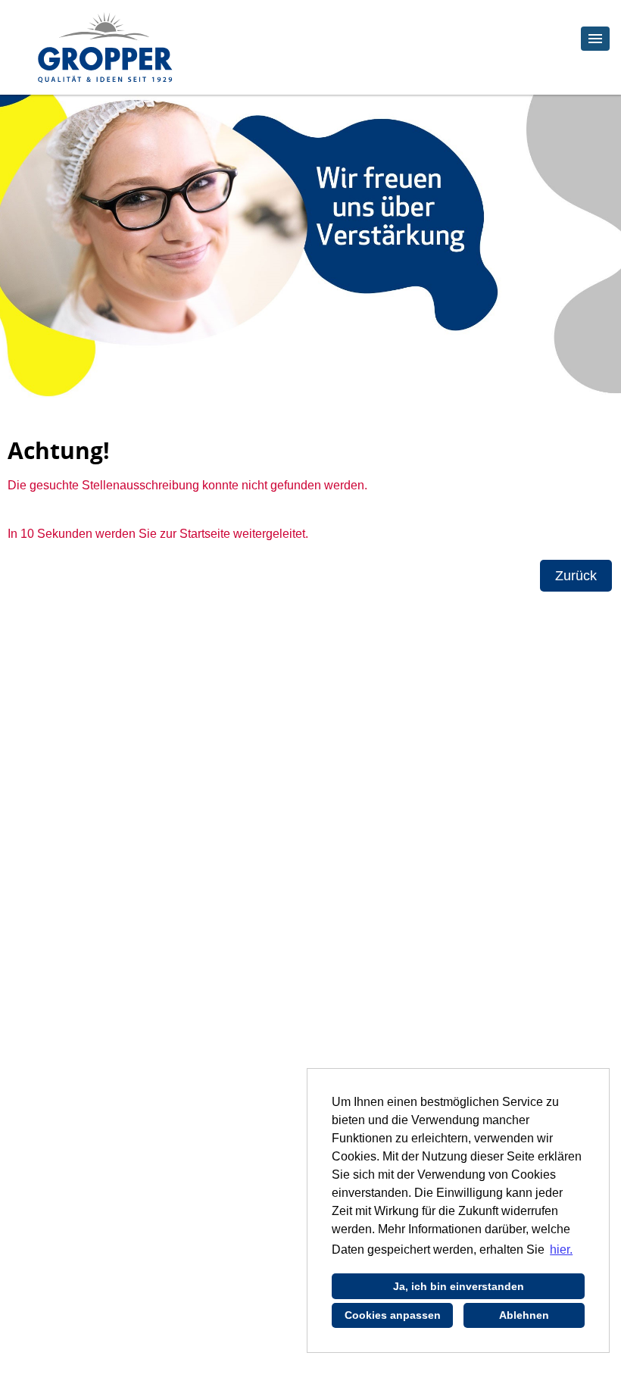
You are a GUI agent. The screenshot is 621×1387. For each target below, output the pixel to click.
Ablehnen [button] (524, 1315)
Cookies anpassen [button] (393, 1315)
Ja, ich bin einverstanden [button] (458, 1286)
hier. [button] (561, 1249)
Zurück (576, 575)
